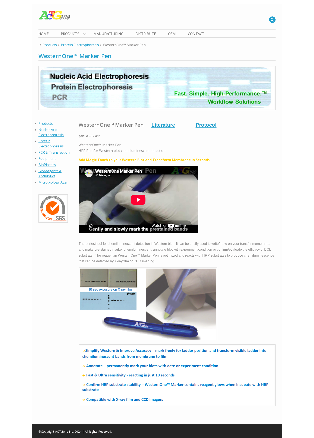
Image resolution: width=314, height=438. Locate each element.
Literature (163, 125)
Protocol (206, 125)
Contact (196, 33)
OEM (172, 33)
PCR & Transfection (54, 152)
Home (43, 33)
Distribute (146, 33)
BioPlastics (47, 164)
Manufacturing (108, 33)
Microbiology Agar (53, 182)
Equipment (47, 158)
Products (70, 33)
